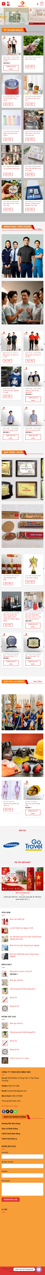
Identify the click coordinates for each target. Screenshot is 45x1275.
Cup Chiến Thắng (31, 578)
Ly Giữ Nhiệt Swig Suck (11, 169)
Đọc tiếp (30, 67)
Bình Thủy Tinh (30, 60)
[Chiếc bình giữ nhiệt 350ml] (11, 120)
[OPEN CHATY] (39, 1269)
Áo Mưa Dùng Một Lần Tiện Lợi (11, 805)
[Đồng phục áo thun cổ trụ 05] (11, 46)
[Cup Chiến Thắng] (33, 565)
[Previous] (1, 573)
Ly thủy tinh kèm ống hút (32, 100)
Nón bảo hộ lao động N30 (32, 805)
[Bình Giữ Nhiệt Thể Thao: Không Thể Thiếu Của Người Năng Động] (11, 602)
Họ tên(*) (5, 1153)
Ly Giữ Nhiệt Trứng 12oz (9, 100)
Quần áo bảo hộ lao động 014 (32, 392)
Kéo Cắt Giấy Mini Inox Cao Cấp (33, 170)
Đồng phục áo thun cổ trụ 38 (33, 356)
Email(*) (4, 1172)
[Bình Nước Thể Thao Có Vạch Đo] (33, 120)
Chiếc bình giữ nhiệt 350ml (10, 135)
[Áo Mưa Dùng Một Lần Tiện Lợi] (11, 791)
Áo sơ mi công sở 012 (10, 431)
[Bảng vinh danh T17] (11, 643)
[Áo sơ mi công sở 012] (11, 417)
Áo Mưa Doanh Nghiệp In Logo (11, 392)
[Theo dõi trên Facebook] (3, 1112)
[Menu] (3, 4)
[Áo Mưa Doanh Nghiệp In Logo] (11, 377)
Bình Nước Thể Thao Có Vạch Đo (32, 135)
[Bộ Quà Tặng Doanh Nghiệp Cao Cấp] (33, 190)
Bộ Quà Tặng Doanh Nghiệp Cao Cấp (32, 205)
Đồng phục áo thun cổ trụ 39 (10, 356)
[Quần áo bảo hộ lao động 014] (34, 377)
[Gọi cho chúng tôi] (15, 1112)
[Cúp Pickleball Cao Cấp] (11, 565)
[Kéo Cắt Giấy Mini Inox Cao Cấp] (33, 155)
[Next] (43, 573)
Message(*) (6, 1181)
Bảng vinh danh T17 (10, 657)
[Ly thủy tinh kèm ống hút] (33, 85)
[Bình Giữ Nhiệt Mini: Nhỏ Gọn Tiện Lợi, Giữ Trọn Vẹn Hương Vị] (33, 602)
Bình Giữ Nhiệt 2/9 (22, 893)
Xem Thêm (38, 230)
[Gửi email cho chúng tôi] (11, 1112)
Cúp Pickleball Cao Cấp (9, 579)
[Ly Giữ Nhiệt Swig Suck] (11, 155)
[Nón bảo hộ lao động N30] (33, 791)
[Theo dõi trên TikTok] (7, 1112)
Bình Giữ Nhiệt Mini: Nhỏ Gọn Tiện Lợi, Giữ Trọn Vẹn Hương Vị (33, 617)
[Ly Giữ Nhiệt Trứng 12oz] (11, 85)
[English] (8, 2)
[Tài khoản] (38, 3)
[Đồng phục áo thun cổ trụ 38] (34, 342)
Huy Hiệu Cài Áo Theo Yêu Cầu (11, 205)
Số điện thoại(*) (7, 1162)
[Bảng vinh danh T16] (33, 643)
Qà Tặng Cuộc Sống (10, 1107)
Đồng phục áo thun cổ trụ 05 (11, 61)
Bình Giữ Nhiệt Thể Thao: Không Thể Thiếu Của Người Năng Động (11, 618)
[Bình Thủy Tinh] (33, 46)
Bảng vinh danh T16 (32, 657)
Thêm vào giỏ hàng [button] (11, 68)
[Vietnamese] (8, 5)
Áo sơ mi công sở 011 (32, 431)
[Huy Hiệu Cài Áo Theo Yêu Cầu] (11, 190)
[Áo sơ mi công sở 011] (34, 417)
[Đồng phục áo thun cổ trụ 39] (11, 342)
